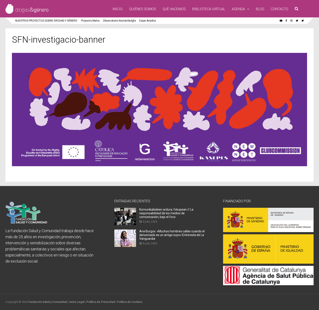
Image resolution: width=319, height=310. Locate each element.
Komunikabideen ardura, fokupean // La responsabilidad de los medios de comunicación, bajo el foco (166, 213)
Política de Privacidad (100, 301)
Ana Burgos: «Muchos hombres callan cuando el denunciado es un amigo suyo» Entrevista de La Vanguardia (172, 235)
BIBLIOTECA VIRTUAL (208, 9)
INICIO (117, 9)
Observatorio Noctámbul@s (119, 20)
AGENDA (238, 9)
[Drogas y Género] (26, 12)
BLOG (260, 9)
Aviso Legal (76, 301)
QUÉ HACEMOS (174, 9)
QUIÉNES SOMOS (142, 9)
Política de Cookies (129, 301)
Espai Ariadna (147, 20)
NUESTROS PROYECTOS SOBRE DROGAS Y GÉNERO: (46, 20)
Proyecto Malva (90, 20)
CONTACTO (279, 9)
